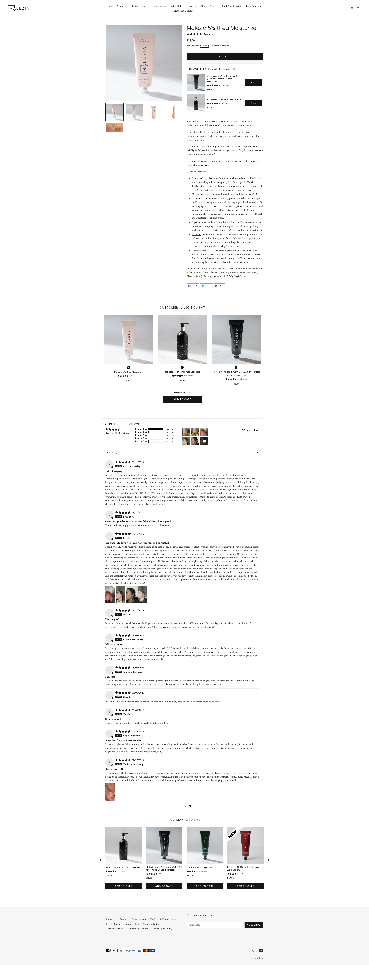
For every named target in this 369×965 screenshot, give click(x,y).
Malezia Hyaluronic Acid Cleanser (224, 99)
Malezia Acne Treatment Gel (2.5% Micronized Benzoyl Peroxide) (222, 79)
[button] (195, 34)
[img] (123, 462)
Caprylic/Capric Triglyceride (206, 178)
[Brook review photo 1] (110, 594)
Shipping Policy (151, 924)
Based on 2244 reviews (117, 433)
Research (110, 919)
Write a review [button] (250, 430)
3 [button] (182, 805)
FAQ (152, 919)
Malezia (260, 958)
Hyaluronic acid (200, 198)
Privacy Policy (113, 924)
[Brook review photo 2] (121, 594)
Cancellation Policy (162, 928)
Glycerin (196, 222)
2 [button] (178, 805)
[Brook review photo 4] (142, 594)
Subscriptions (139, 919)
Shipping (204, 45)
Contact (123, 919)
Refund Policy (132, 924)
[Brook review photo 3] (132, 594)
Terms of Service (114, 928)
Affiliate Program (168, 919)
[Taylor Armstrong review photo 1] (110, 792)
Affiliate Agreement (138, 928)
